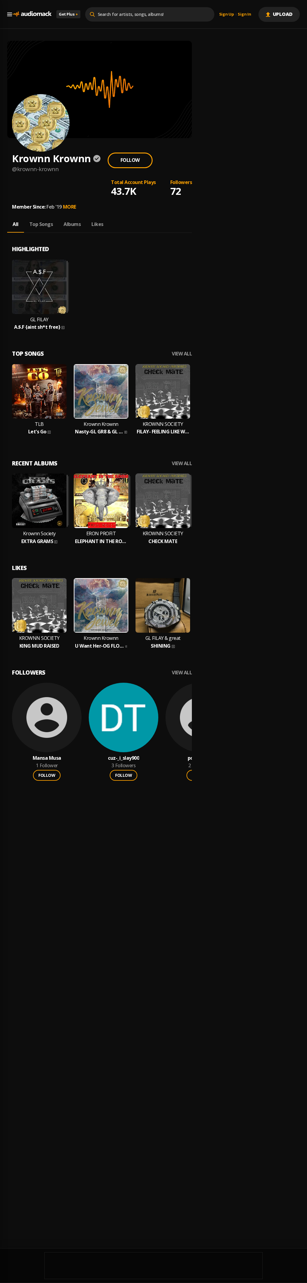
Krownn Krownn (101, 424)
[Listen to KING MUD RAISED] (39, 605)
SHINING (161, 646)
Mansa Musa (47, 758)
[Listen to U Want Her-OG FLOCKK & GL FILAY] (101, 605)
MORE (69, 206)
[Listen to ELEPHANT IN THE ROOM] (101, 501)
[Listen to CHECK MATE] (163, 501)
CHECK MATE (162, 541)
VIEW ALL (182, 354)
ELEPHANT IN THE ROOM (101, 541)
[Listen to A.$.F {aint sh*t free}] (39, 287)
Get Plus (68, 14)
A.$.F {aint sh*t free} (37, 327)
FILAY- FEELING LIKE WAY (163, 432)
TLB (39, 424)
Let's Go (37, 432)
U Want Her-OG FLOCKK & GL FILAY (99, 646)
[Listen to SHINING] (163, 605)
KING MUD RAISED (39, 646)
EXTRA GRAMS (37, 541)
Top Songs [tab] (41, 224)
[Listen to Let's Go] (39, 391)
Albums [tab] (72, 224)
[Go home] (32, 14)
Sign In (244, 14)
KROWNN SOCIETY (163, 424)
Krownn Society (39, 533)
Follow (130, 160)
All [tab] (16, 224)
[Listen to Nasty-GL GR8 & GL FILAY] (101, 391)
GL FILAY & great (162, 638)
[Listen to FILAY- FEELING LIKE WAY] (163, 391)
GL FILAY (39, 319)
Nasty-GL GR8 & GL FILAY (99, 432)
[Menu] (9, 14)
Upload (283, 14)
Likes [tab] (97, 224)
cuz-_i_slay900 (123, 758)
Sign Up (226, 14)
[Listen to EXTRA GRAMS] (39, 501)
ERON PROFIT (101, 533)
